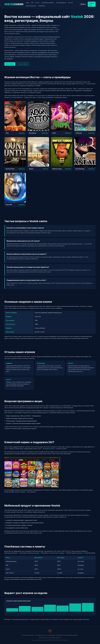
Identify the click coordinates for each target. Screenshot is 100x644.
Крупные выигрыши (31, 5)
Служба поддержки (61, 2)
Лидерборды (41, 5)
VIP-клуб (70, 2)
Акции (27, 2)
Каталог (37, 2)
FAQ (32, 2)
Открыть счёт (91, 4)
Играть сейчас (10, 64)
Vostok (13, 4)
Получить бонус (22, 64)
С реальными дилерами (48, 2)
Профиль (83, 4)
